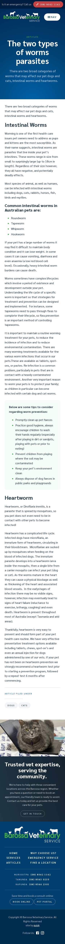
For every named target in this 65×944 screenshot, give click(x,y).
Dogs (11, 705)
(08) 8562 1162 (50, 4)
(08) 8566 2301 (39, 884)
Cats (24, 705)
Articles (13, 862)
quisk (37, 925)
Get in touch (32, 813)
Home (13, 853)
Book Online (21, 901)
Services (13, 857)
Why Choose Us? (43, 853)
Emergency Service (43, 857)
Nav (54, 16)
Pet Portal (44, 901)
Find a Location (43, 862)
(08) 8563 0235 (39, 879)
